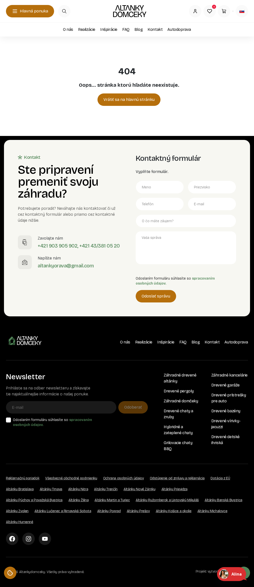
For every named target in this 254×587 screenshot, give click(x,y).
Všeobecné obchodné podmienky (71, 478)
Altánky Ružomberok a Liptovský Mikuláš (167, 500)
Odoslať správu (156, 296)
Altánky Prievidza (174, 489)
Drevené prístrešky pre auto (228, 398)
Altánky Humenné (19, 522)
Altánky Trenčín (106, 489)
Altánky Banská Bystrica (223, 500)
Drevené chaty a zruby (178, 414)
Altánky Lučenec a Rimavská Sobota (62, 511)
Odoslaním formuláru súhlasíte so (52, 422)
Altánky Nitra (78, 489)
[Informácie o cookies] (10, 573)
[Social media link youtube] (45, 539)
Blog (138, 29)
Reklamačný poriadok (22, 478)
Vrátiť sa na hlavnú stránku (129, 99)
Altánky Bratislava (20, 489)
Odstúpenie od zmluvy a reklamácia (177, 478)
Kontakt (155, 29)
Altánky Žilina (78, 500)
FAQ (125, 29)
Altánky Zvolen (17, 511)
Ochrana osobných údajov (123, 478)
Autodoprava (179, 29)
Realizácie (86, 29)
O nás (68, 29)
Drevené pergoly (179, 391)
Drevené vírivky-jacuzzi (226, 424)
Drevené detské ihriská (225, 439)
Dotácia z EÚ (220, 478)
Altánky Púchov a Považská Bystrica (34, 500)
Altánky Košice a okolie (173, 511)
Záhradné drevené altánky (180, 378)
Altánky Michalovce (212, 511)
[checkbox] (8, 420)
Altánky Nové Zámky (140, 489)
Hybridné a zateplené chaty (178, 429)
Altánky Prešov (138, 511)
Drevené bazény (225, 411)
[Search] (64, 11)
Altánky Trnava (51, 489)
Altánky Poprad (109, 511)
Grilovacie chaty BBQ (178, 445)
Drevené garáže (225, 385)
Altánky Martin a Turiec (112, 500)
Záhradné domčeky (181, 401)
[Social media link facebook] (12, 539)
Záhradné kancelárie (229, 375)
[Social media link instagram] (28, 539)
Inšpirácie (108, 29)
